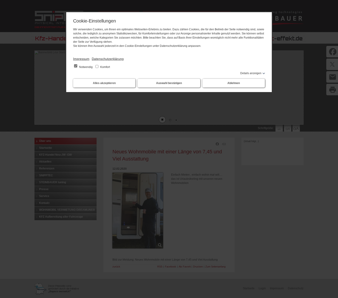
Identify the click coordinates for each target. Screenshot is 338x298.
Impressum (81, 59)
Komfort (105, 67)
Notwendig (85, 67)
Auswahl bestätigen (169, 83)
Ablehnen (233, 83)
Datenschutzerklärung (108, 59)
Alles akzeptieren (104, 83)
